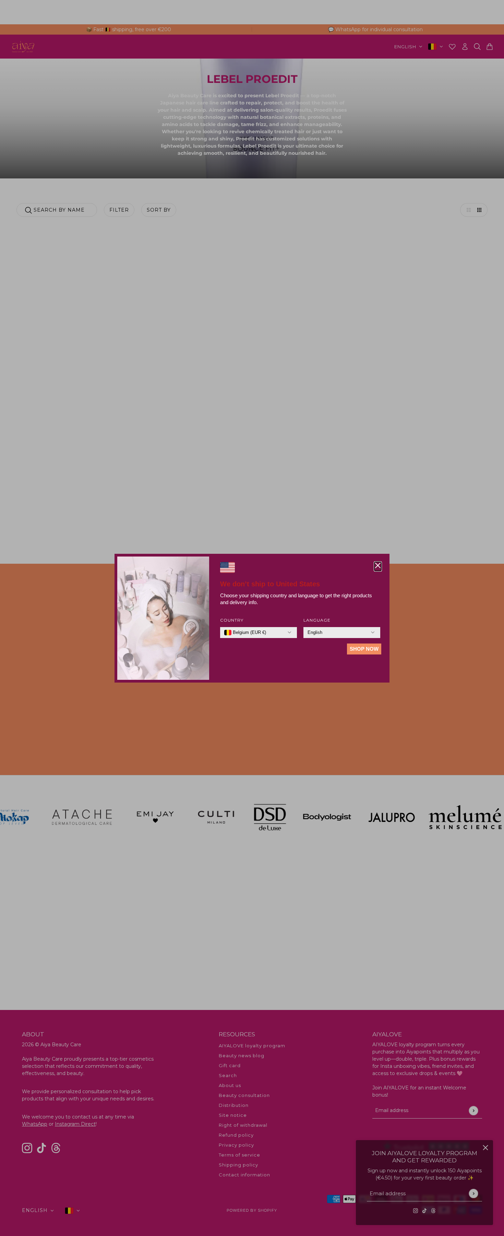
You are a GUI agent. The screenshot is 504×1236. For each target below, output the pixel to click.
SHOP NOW (364, 649)
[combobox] (245, 632)
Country (231, 620)
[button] (377, 566)
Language (317, 620)
